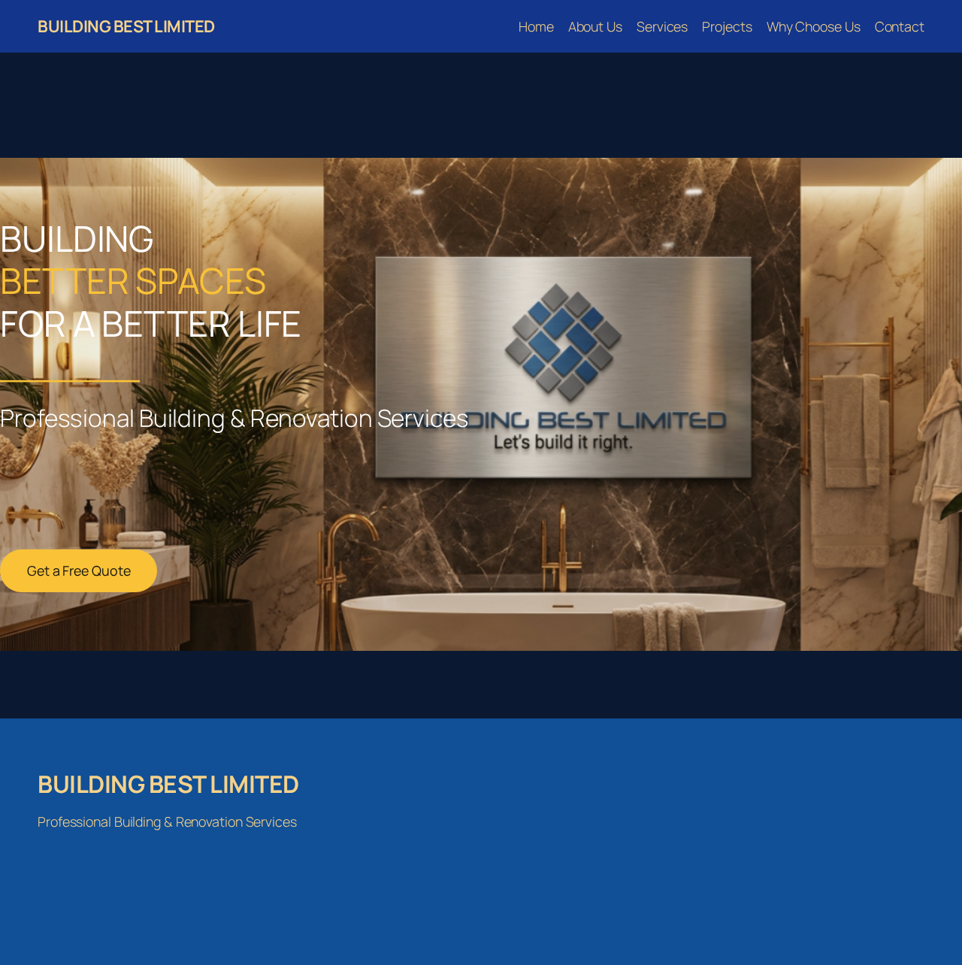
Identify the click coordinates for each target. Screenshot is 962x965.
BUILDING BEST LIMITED (126, 26)
